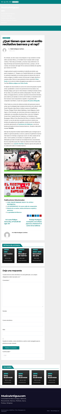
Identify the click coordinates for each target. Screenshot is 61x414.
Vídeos (5, 251)
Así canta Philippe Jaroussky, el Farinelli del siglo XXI (12, 221)
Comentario (6, 280)
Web (4, 329)
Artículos (6, 249)
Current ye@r (6, 351)
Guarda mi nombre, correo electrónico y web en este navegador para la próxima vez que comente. (21, 342)
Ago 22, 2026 (37, 380)
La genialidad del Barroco (14, 212)
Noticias (35, 251)
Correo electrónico (7, 320)
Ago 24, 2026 (8, 380)
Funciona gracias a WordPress (8, 410)
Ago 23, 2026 (23, 380)
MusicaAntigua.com (13, 395)
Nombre (5, 311)
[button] (52, 28)
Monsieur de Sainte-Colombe (22, 256)
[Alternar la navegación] (58, 28)
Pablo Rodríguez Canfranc (17, 49)
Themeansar (3, 411)
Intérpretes (21, 249)
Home (48, 410)
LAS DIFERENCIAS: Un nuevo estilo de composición (22, 206)
